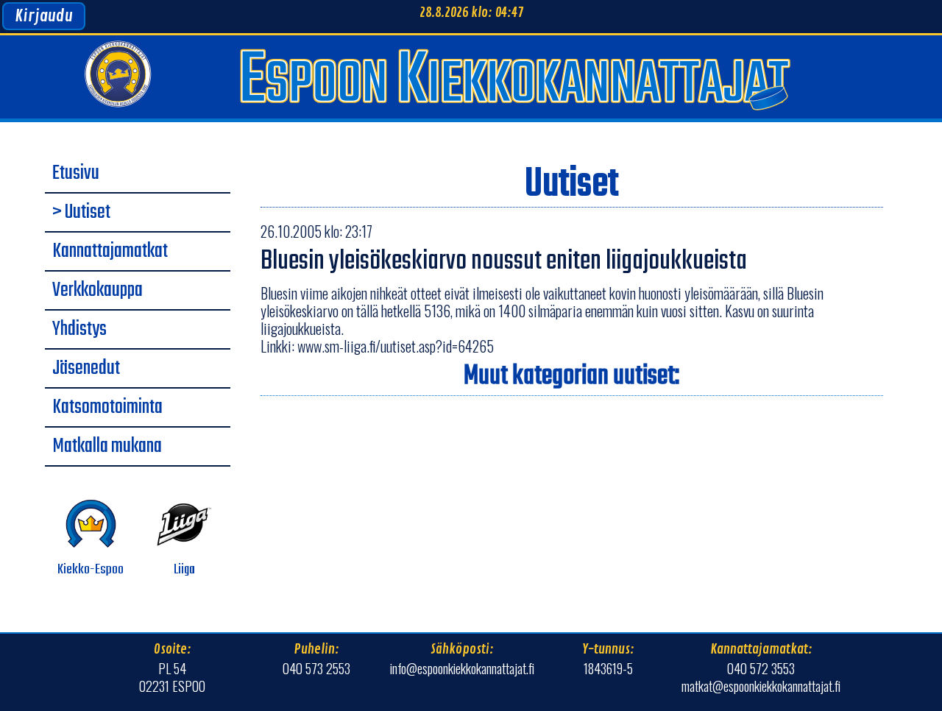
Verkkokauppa (97, 291)
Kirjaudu (44, 16)
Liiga (184, 570)
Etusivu (75, 174)
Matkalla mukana (107, 447)
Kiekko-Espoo (90, 570)
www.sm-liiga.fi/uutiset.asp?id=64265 (395, 346)
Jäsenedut (86, 369)
